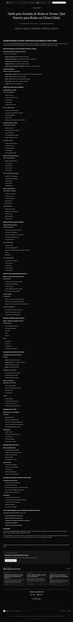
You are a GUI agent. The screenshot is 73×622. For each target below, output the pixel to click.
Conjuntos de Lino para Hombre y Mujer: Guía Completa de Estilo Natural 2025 (59, 576)
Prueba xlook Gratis (10, 560)
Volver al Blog (37, 598)
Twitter (33, 594)
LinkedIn (40, 594)
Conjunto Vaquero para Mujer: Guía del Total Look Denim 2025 (36, 575)
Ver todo (68, 568)
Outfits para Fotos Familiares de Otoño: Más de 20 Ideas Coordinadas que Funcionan (13, 576)
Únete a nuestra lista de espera (52, 544)
